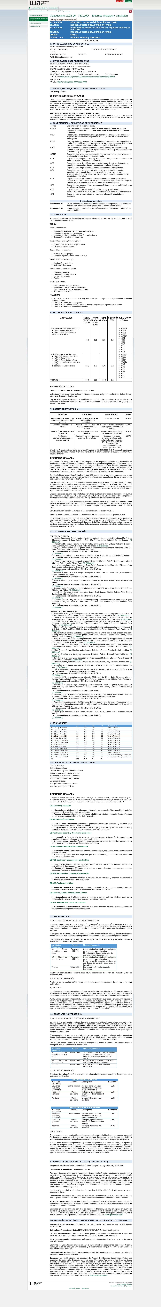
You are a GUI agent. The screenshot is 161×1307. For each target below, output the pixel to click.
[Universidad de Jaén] (80, 3)
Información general (39, 8)
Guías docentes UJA (36, 15)
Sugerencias (128, 1286)
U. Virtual (128, 1)
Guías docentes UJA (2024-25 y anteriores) (39, 19)
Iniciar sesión (119, 1)
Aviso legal (121, 1286)
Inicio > (31, 11)
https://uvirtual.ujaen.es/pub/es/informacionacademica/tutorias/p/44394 (87, 77)
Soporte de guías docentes (124, 1284)
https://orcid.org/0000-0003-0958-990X (72, 82)
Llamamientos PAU (35, 26)
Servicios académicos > (40, 11)
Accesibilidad (114, 1286)
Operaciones (53, 8)
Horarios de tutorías (35, 23)
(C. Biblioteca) (102, 546)
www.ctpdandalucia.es (113, 1215)
